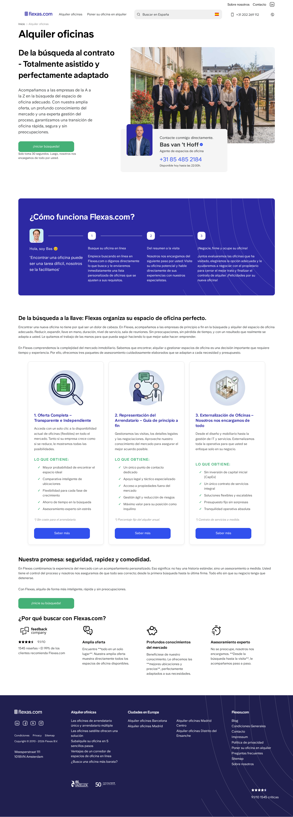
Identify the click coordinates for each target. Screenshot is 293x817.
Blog (235, 721)
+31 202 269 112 (247, 14)
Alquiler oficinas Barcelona (147, 721)
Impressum (240, 737)
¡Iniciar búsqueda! (46, 146)
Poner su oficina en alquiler (107, 14)
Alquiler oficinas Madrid (145, 726)
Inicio (21, 24)
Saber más (62, 533)
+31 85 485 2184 (181, 159)
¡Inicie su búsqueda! (46, 603)
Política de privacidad (248, 742)
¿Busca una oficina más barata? (94, 762)
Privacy (37, 735)
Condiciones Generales (249, 726)
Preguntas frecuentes (247, 753)
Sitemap (50, 735)
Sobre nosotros (238, 4)
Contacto (259, 4)
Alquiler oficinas (70, 14)
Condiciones (21, 735)
